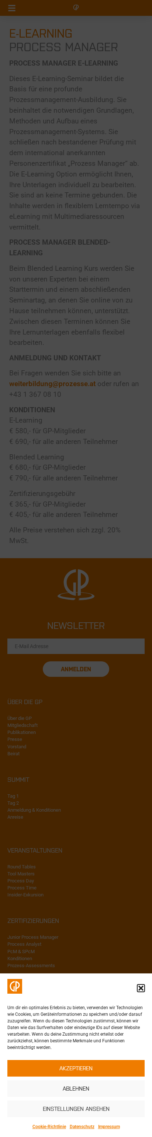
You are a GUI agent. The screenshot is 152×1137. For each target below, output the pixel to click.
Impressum (109, 1126)
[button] (141, 988)
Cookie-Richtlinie (49, 1126)
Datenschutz (82, 1126)
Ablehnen (76, 1088)
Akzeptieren (76, 1068)
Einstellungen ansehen (76, 1109)
